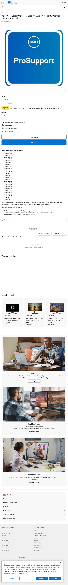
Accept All (55, 578)
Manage (11, 578)
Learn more (54, 108)
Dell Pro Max (5, 545)
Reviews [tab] (4, 237)
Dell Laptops (5, 530)
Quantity (4, 112)
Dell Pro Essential (6, 533)
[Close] (61, 562)
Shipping (10, 103)
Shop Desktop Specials (34, 431)
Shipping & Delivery (39, 538)
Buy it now (34, 143)
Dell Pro (3, 538)
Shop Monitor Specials (34, 482)
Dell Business (37, 545)
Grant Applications (38, 547)
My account (37, 550)
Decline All (42, 578)
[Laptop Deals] (34, 354)
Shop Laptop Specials (34, 381)
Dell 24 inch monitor (6, 547)
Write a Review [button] (60, 233)
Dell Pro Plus (5, 540)
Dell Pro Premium (6, 543)
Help (35, 530)
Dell (12, 295)
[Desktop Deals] (34, 404)
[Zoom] (65, 89)
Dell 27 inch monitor (6, 550)
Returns (36, 540)
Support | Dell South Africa (40, 535)
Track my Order (38, 533)
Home (3, 12)
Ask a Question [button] (45, 233)
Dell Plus (4, 535)
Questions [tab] (16, 237)
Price (3, 96)
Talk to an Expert (38, 543)
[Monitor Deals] (34, 455)
